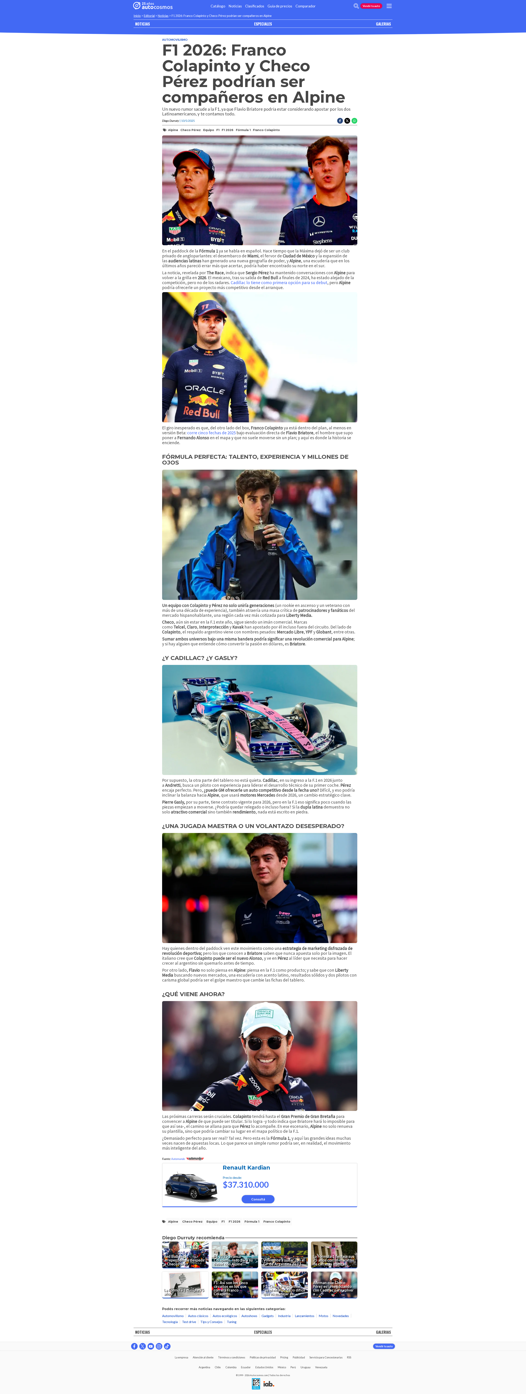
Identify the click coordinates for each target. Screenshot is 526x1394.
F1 (217, 130)
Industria (284, 1316)
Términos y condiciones (231, 1357)
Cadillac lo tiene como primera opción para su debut (279, 282)
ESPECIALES (263, 24)
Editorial (149, 15)
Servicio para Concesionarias (326, 1357)
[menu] (389, 5)
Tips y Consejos (211, 1322)
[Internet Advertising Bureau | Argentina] (268, 1384)
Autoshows (249, 1316)
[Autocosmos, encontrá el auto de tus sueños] (153, 6)
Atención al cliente (203, 1357)
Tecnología (170, 1322)
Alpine (173, 130)
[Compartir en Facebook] (340, 121)
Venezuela (321, 1367)
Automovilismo (175, 39)
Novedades (341, 1316)
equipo (208, 130)
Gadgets (268, 1316)
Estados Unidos (264, 1367)
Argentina (204, 1367)
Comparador (305, 6)
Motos (323, 1316)
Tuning (231, 1322)
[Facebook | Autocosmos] (134, 1346)
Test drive (189, 1322)
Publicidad (299, 1357)
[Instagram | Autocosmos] (159, 1346)
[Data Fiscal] (256, 1384)
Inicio (137, 15)
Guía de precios (280, 6)
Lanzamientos (304, 1316)
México (282, 1367)
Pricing (284, 1357)
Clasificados (254, 6)
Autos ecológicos (225, 1316)
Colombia (230, 1367)
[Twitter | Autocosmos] (142, 1346)
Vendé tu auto (371, 6)
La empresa (181, 1357)
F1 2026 (227, 130)
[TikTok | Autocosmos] (167, 1346)
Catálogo (218, 6)
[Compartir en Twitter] (347, 121)
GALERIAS (383, 24)
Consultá (258, 1199)
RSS (349, 1357)
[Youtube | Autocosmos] (151, 1346)
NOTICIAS (142, 24)
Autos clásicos (198, 1316)
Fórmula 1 (243, 130)
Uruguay (306, 1367)
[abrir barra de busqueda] (356, 5)
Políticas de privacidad (263, 1357)
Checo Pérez (190, 130)
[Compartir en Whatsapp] (354, 121)
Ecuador (246, 1367)
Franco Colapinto (266, 130)
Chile (218, 1367)
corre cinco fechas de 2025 (211, 433)
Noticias (235, 6)
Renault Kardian (246, 1167)
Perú (293, 1367)
